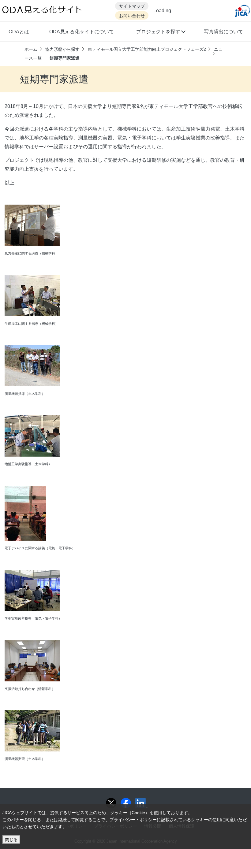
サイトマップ (132, 6)
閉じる (11, 839)
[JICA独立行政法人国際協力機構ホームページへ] (242, 11)
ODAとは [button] (19, 31)
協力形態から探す (62, 49)
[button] (161, 32)
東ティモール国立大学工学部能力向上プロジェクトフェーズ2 (147, 49)
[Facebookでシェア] (126, 803)
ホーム (30, 49)
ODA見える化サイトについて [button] (81, 31)
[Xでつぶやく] (111, 803)
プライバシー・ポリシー (133, 819)
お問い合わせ (132, 15)
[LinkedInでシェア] (141, 803)
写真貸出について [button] (223, 31)
